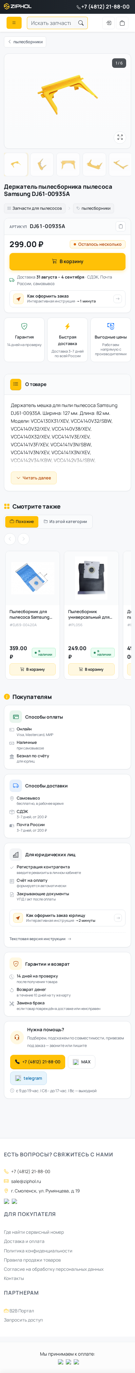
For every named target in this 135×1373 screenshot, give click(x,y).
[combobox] (51, 23)
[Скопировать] (120, 226)
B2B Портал (21, 1311)
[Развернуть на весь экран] (120, 137)
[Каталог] (14, 23)
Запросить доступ (23, 1320)
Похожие (25, 521)
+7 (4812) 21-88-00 (105, 6)
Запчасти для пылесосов (37, 208)
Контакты (14, 1278)
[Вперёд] (23, 539)
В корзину (71, 261)
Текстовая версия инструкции (38, 938)
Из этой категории (68, 521)
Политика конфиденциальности (38, 1251)
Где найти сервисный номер (34, 1232)
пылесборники (96, 208)
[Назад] (10, 539)
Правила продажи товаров (32, 1260)
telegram (33, 1078)
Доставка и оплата (24, 1241)
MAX (85, 1062)
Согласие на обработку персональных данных (54, 1269)
